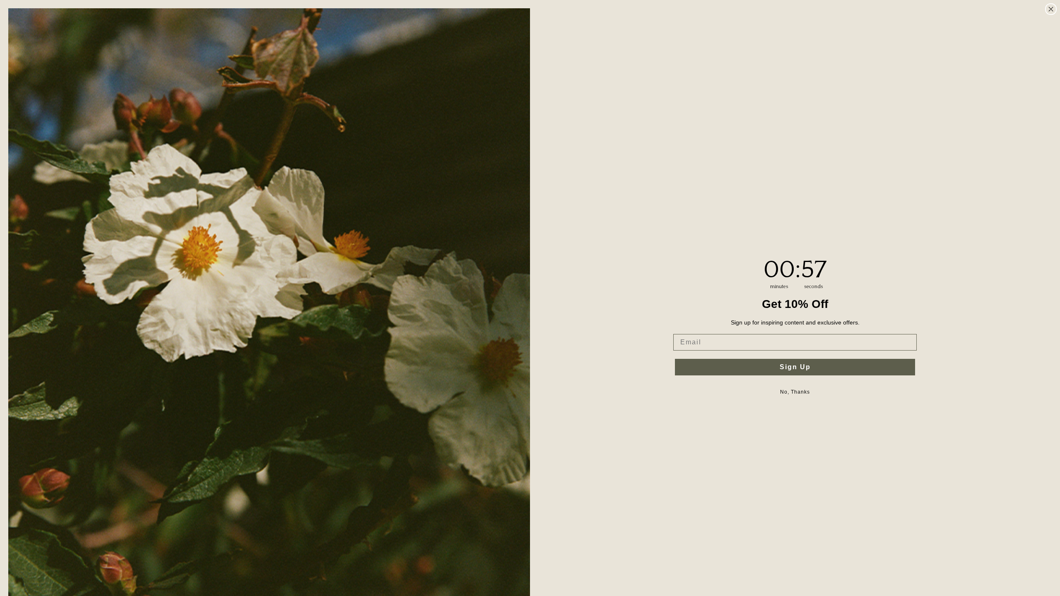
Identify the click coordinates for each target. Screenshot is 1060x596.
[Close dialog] (1051, 9)
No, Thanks (795, 392)
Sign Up (795, 366)
